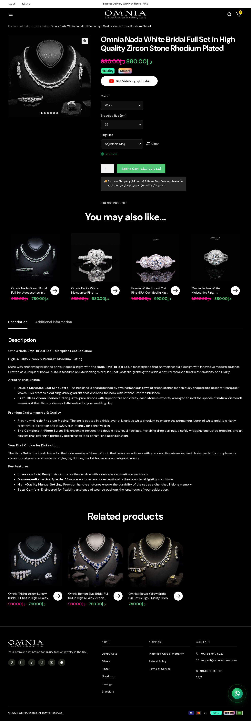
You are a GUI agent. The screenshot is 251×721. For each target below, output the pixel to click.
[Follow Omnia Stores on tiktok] (31, 662)
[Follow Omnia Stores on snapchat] (41, 662)
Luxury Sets (40, 26)
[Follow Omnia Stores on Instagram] (21, 662)
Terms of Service (160, 669)
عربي (12, 3)
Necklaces (108, 676)
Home (12, 26)
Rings (105, 669)
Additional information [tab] (53, 322)
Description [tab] (17, 322)
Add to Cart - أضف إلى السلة (141, 168)
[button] (85, 41)
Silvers (106, 661)
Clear (155, 144)
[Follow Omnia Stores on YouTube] (51, 662)
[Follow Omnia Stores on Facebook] (11, 662)
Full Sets (24, 26)
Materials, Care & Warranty (166, 653)
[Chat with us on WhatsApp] (237, 693)
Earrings (107, 684)
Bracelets (108, 691)
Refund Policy (157, 661)
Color (105, 96)
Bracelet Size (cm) (113, 116)
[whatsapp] (61, 662)
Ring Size (107, 135)
